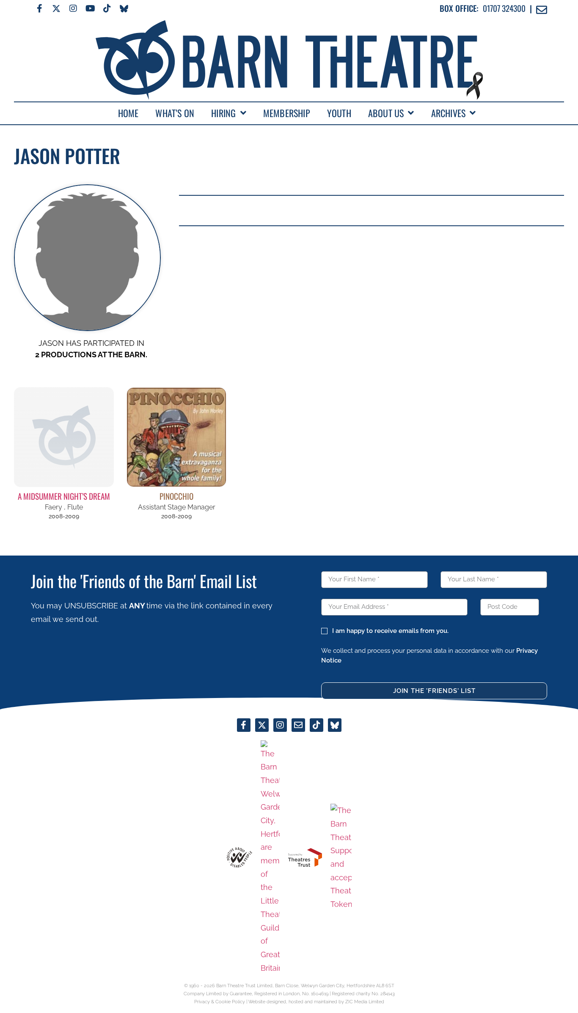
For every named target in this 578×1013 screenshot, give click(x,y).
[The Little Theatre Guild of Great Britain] (270, 857)
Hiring (223, 113)
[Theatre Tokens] (341, 857)
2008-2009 (64, 516)
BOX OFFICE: (459, 8)
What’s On (174, 113)
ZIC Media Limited (364, 1002)
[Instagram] (73, 8)
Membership (286, 113)
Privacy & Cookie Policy (219, 1002)
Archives (448, 113)
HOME (128, 113)
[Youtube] (90, 8)
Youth (339, 113)
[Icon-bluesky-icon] (124, 8)
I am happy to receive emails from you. (390, 631)
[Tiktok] (107, 8)
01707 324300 (504, 8)
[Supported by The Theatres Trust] (305, 857)
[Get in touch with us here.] (298, 725)
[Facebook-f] (39, 8)
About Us (386, 113)
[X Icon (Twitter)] (56, 8)
